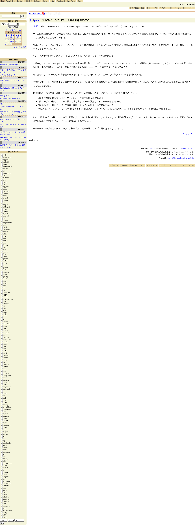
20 (18, 39)
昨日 (36, 26)
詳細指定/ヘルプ (187, 148)
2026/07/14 (22, 62)
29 (6, 44)
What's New (10, 1)
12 (16, 37)
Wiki (52, 1)
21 (20, 39)
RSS (142, 8)
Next (19, 30)
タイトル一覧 (152, 8)
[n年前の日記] (53, 13)
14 (20, 37)
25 (13, 42)
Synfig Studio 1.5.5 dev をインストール (13, 89)
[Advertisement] (146, 175)
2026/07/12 (22, 78)
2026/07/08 (22, 117)
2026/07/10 (22, 93)
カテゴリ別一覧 (166, 8)
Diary (80, 1)
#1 (31, 20)
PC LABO (28, 1)
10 (11, 37)
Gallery (45, 1)
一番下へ (190, 8)
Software (37, 1)
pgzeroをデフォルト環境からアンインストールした (13, 113)
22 (6, 42)
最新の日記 (134, 8)
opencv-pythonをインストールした (12, 108)
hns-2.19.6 (171, 158)
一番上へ (190, 165)
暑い (2, 104)
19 (16, 39)
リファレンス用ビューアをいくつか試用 (13, 71)
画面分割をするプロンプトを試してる (13, 81)
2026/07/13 (22, 67)
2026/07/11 (22, 85)
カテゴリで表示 (20, 47)
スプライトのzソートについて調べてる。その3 (12, 146)
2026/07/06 (22, 142)
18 (13, 39)
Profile (19, 1)
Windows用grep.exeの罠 (9, 65)
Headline (124, 165)
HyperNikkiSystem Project (185, 158)
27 (18, 42)
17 (11, 39)
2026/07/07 (22, 130)
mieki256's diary (187, 4)
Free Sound (61, 1)
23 (8, 42)
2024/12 (13, 30)
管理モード (114, 165)
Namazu (153, 148)
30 (8, 44)
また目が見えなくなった (9, 75)
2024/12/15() (37, 13)
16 (8, 39)
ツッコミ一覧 (179, 8)
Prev (7, 30)
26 (16, 42)
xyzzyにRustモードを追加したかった (12, 120)
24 (11, 42)
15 (6, 39)
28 (20, 42)
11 (13, 37)
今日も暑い (4, 96)
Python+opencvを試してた (10, 98)
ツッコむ (187, 134)
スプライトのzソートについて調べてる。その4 (12, 133)
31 (11, 44)
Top (2, 1)
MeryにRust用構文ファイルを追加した (13, 126)
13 (18, 37)
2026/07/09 (22, 101)
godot (37, 20)
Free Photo (71, 1)
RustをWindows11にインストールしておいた (13, 138)
